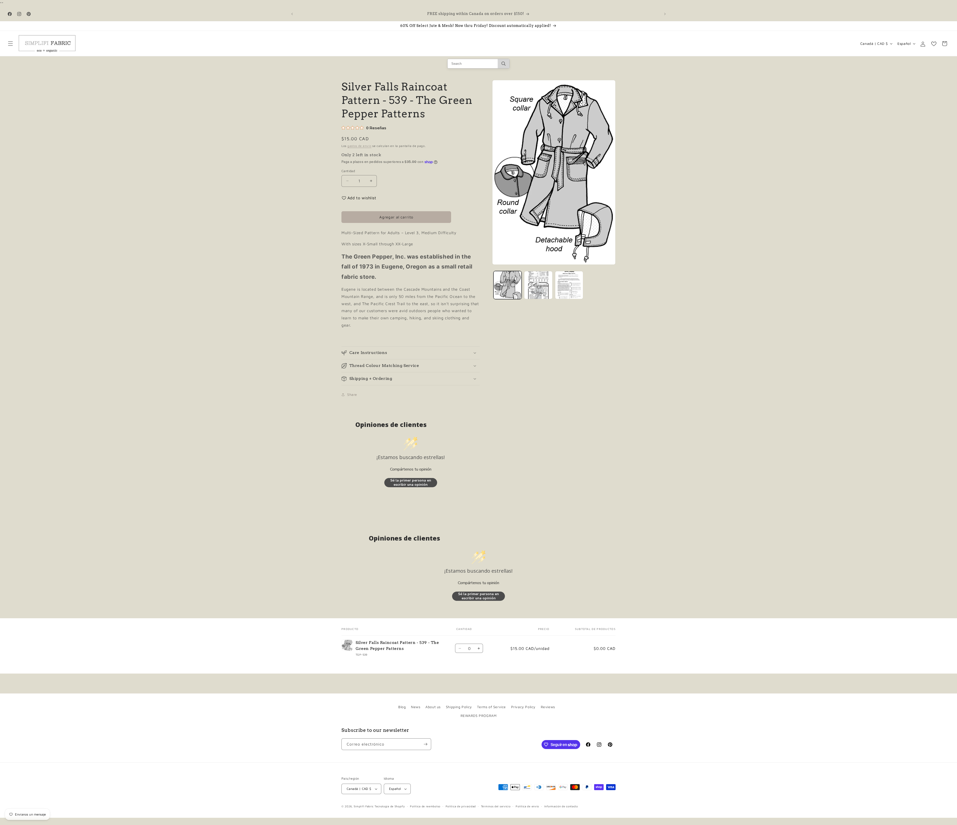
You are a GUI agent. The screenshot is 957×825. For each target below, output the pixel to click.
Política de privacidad (461, 806)
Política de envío (527, 806)
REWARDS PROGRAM (479, 715)
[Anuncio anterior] (292, 14)
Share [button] (352, 394)
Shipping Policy (459, 707)
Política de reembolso (425, 806)
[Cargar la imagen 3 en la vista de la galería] (569, 285)
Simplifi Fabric (364, 806)
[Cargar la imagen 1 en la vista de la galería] (507, 285)
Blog (402, 707)
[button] (10, 43)
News (415, 707)
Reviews (548, 707)
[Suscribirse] (425, 744)
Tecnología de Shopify (390, 806)
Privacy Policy (523, 707)
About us (433, 707)
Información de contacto (561, 806)
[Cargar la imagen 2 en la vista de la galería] (538, 285)
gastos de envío (359, 146)
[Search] (503, 63)
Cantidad (348, 171)
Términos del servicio (496, 806)
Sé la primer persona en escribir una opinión (410, 482)
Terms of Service (491, 707)
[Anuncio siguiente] (664, 14)
